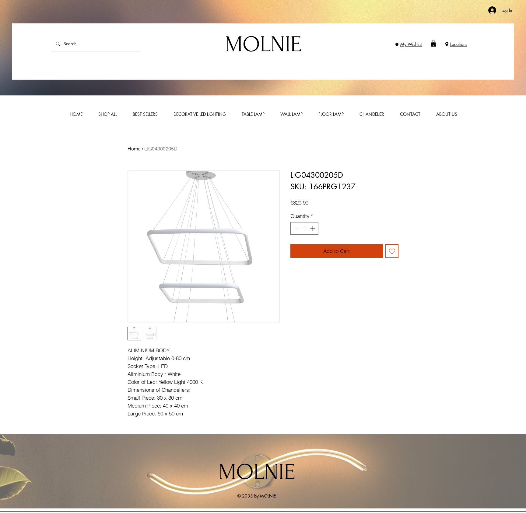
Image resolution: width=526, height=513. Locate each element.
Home (134, 149)
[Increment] (313, 228)
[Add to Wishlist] (392, 251)
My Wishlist (411, 44)
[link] (433, 43)
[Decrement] (295, 228)
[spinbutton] (304, 228)
